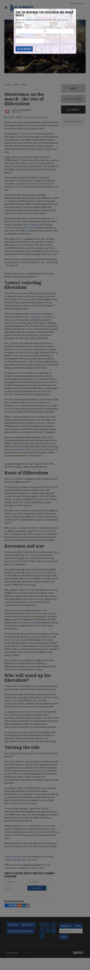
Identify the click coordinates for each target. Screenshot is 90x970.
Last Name (49, 27)
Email (17, 36)
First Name (19, 27)
